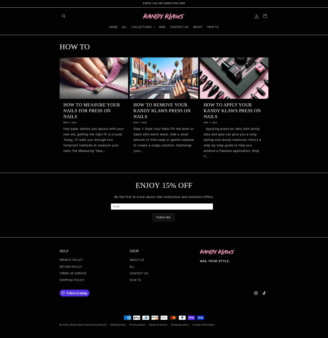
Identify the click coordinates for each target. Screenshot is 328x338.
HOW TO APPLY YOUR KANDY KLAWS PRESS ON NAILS (232, 110)
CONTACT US (139, 273)
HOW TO (135, 280)
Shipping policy (180, 324)
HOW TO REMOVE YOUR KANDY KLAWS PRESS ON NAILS (162, 110)
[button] (64, 16)
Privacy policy (137, 324)
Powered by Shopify (95, 324)
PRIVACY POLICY (71, 259)
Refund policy (118, 324)
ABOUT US (137, 259)
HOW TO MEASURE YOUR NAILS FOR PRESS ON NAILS (91, 110)
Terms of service (158, 324)
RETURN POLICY (71, 266)
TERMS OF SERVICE (73, 273)
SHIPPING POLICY (72, 280)
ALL (132, 266)
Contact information (203, 324)
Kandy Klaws (77, 324)
